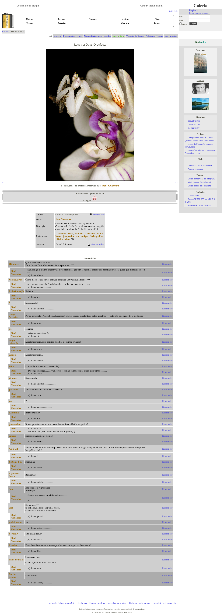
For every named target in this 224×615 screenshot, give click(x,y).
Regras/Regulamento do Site (61, 603)
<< (3, 182)
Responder (167, 264)
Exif (102, 214)
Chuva (203, 54)
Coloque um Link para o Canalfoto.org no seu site (152, 603)
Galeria (5, 31)
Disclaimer (82, 603)
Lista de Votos (97, 244)
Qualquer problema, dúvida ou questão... (108, 603)
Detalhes (96, 214)
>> (176, 182)
